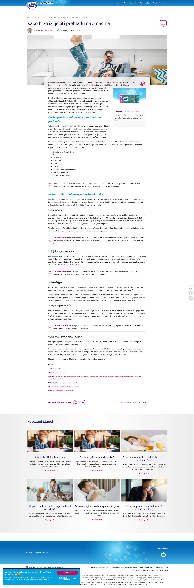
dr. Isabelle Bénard (47, 30)
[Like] (75, 402)
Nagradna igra (145, 3)
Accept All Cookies (67, 573)
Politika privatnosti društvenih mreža (124, 567)
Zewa (68, 186)
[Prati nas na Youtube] (163, 554)
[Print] (142, 83)
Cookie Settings (162, 570)
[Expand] (126, 2)
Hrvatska (32, 567)
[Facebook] (190, 292)
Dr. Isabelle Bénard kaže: (62, 237)
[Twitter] (190, 298)
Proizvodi (132, 3)
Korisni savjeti (120, 3)
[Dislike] (84, 402)
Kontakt (29, 552)
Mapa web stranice (43, 552)
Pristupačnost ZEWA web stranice (142, 570)
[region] (41, 576)
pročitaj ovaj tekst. (73, 265)
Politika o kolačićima (146, 567)
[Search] (165, 3)
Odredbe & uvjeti (162, 567)
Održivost (156, 3)
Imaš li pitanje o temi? (127, 402)
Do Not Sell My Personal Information (67, 579)
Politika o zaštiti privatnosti (98, 567)
